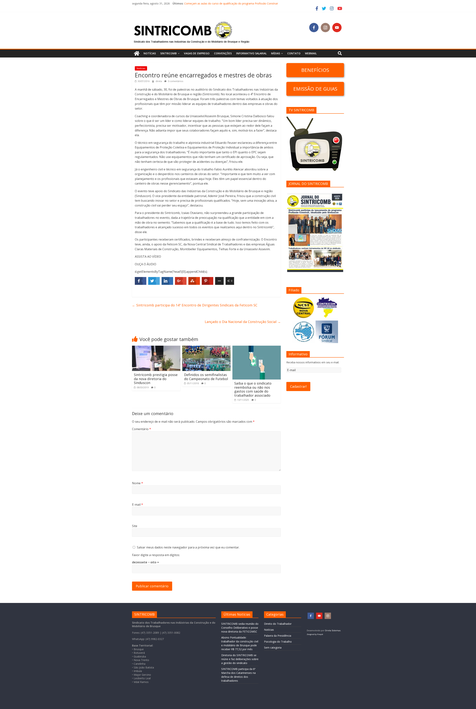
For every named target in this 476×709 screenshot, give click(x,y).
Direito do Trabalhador (278, 623)
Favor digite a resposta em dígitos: (156, 555)
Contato (293, 53)
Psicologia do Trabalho (278, 641)
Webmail (311, 53)
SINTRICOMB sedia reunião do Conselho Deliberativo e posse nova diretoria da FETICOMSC (239, 627)
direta (159, 81)
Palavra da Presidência (277, 635)
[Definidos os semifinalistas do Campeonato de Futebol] (206, 348)
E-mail (137, 504)
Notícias (150, 53)
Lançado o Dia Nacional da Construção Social (243, 321)
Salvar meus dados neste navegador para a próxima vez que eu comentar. (188, 547)
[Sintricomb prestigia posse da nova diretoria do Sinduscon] (156, 348)
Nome (137, 483)
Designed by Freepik (315, 634)
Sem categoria (273, 647)
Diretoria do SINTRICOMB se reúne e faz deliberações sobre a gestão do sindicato (239, 659)
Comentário (141, 429)
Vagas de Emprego (197, 53)
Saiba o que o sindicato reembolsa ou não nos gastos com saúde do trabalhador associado (252, 389)
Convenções (223, 53)
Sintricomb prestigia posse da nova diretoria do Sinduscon (156, 378)
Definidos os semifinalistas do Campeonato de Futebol (206, 376)
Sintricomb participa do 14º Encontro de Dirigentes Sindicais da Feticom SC (194, 305)
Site (134, 526)
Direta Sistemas (332, 630)
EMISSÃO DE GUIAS (315, 88)
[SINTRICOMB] (136, 53)
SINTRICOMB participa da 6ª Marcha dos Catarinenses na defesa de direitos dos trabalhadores (241, 3)
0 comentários (175, 81)
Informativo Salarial (251, 53)
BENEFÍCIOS (315, 70)
